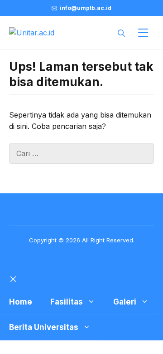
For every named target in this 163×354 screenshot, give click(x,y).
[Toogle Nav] (143, 33)
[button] (121, 33)
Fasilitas (66, 301)
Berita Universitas (43, 327)
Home (20, 301)
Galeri (124, 301)
